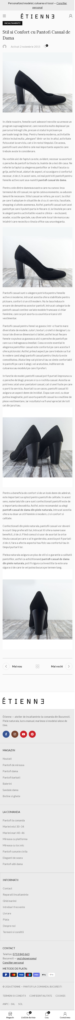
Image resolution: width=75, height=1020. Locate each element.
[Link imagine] (23, 700)
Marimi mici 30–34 (13, 826)
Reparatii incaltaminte (15, 894)
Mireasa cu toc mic (13, 845)
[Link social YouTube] (23, 734)
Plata (6, 919)
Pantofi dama (10, 771)
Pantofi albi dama (13, 863)
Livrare (7, 913)
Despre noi (9, 925)
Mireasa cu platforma (15, 839)
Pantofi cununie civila (15, 851)
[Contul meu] (70, 15)
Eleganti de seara (13, 857)
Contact (7, 888)
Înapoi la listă (37, 666)
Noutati (7, 758)
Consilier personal (13, 962)
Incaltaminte (12, 23)
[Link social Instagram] (14, 734)
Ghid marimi (9, 900)
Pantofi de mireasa (13, 765)
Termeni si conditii (13, 932)
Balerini (7, 783)
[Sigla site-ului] (37, 15)
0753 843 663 (21, 954)
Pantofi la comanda (14, 820)
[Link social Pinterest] (32, 734)
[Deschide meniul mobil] (4, 15)
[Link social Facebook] (6, 734)
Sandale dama (10, 789)
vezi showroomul (26, 958)
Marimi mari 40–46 (14, 832)
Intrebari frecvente (14, 907)
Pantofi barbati (11, 777)
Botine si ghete (11, 796)
